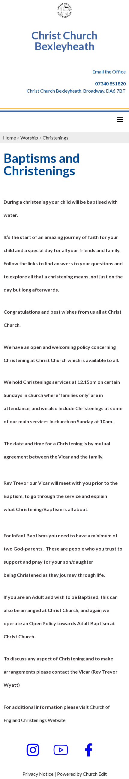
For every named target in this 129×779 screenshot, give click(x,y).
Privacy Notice (37, 774)
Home (9, 137)
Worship (29, 137)
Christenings (55, 137)
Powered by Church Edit (82, 774)
